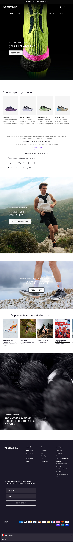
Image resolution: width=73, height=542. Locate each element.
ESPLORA (61, 14)
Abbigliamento (29, 458)
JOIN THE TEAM (21, 503)
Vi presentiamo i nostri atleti (27, 315)
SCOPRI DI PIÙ (16, 54)
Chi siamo (43, 450)
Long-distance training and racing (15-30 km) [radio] (21, 163)
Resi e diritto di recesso (62, 458)
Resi (57, 456)
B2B (57, 476)
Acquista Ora (36, 290)
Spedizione (59, 450)
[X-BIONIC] (10, 7)
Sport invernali (29, 453)
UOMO (11, 14)
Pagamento (59, 453)
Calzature (28, 456)
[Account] (60, 7)
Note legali (58, 471)
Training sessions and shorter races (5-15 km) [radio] (21, 158)
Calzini (27, 461)
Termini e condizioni (61, 469)
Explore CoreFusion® (20, 221)
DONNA (19, 14)
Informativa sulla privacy (62, 474)
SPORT (27, 14)
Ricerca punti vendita (61, 463)
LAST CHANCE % (49, 14)
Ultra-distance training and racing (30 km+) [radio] (20, 168)
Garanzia (58, 461)
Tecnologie (44, 456)
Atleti (42, 453)
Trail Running (29, 450)
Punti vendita (44, 461)
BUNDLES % (36, 14)
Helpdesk (58, 466)
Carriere (43, 458)
